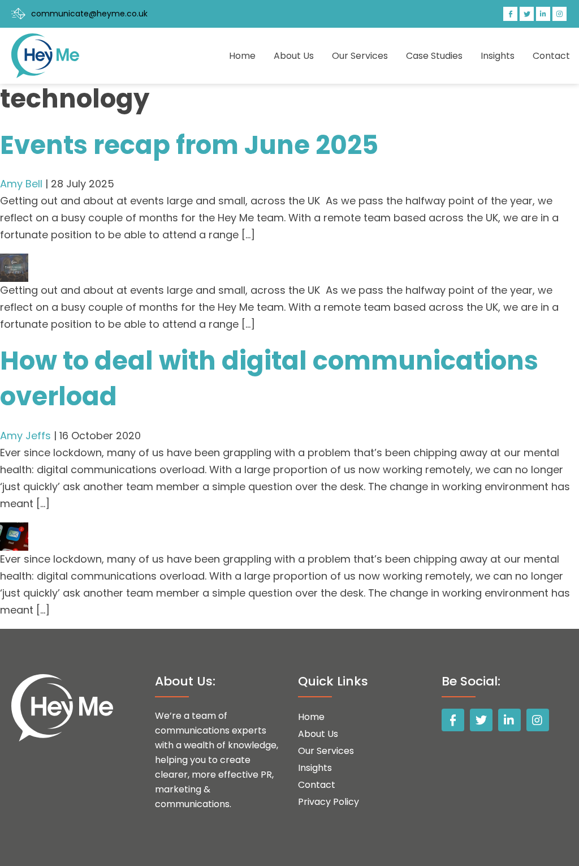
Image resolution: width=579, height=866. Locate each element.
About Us (294, 55)
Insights (498, 55)
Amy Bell (21, 184)
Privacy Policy (328, 801)
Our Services (360, 55)
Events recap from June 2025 (189, 145)
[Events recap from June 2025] (14, 262)
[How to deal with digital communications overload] (14, 531)
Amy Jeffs (25, 435)
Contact (551, 55)
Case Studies (434, 55)
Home (242, 55)
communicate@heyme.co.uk (89, 13)
